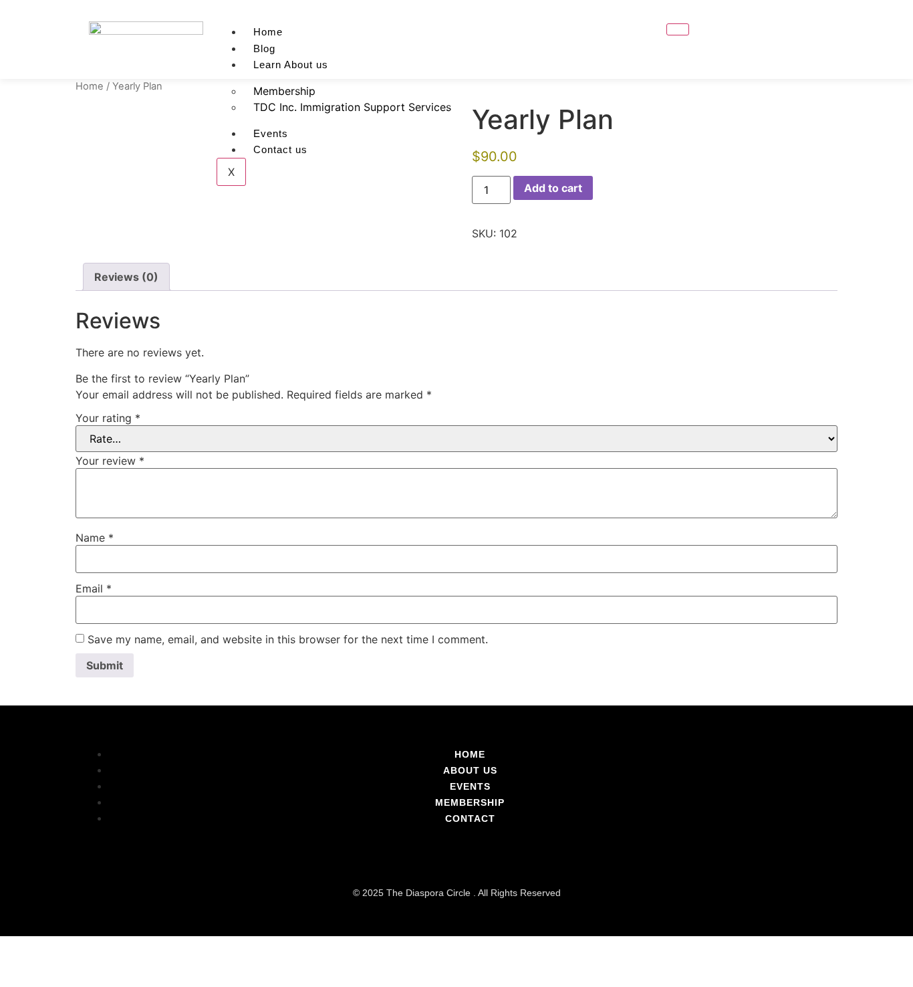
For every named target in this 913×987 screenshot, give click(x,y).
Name (95, 537)
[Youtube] (789, 39)
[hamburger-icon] (677, 29)
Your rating (108, 418)
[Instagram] (811, 39)
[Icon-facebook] (768, 39)
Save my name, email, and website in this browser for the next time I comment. (288, 639)
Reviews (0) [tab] (126, 277)
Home (268, 31)
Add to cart (553, 188)
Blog (264, 48)
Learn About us (290, 64)
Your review (110, 460)
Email (94, 588)
